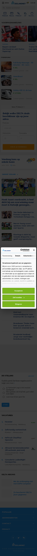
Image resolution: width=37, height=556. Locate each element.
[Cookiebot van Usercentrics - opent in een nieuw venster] (21, 250)
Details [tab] (17, 256)
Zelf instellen (17, 297)
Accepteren (18, 291)
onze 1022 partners (14, 266)
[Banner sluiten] (34, 250)
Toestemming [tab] (7, 256)
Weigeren (18, 304)
